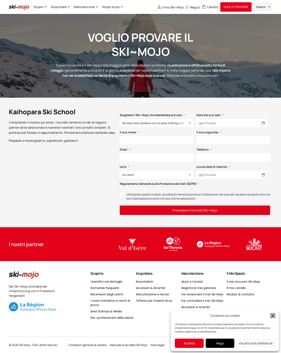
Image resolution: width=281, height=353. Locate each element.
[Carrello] (203, 6)
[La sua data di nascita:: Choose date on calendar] (263, 175)
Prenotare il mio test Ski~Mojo (194, 210)
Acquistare (59, 7)
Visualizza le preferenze (256, 343)
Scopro (39, 7)
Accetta (189, 343)
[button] (273, 316)
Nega (220, 343)
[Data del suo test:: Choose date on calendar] (263, 123)
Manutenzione (84, 7)
